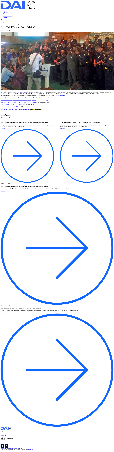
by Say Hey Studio (4, 450)
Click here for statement (60, 95)
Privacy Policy (4, 435)
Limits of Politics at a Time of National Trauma (10, 106)
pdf (47, 100)
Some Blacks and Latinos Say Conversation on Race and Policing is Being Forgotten (18, 100)
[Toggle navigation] (38, 9)
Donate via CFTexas (7, 16)
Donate (8, 448)
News (4, 13)
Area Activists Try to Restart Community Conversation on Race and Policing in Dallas (18, 102)
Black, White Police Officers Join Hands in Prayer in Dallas (13, 104)
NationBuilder (30, 449)
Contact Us (5, 14)
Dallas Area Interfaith (21, 92)
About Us (5, 11)
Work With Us (6, 12)
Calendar (5, 17)
